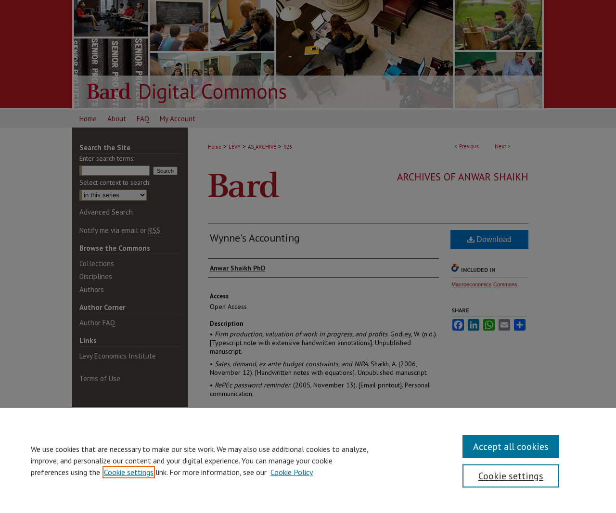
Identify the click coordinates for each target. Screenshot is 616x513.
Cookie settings (129, 472)
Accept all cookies (511, 446)
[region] (308, 460)
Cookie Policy (291, 472)
